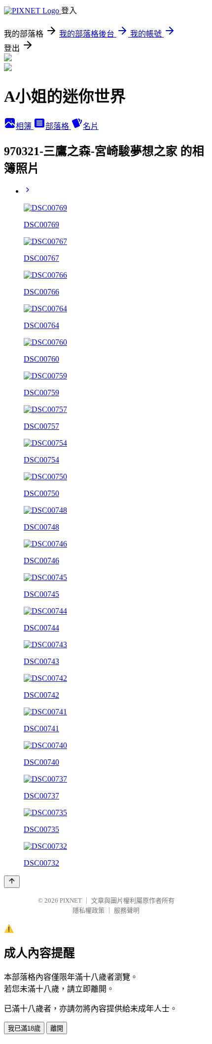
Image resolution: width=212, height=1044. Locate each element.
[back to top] (12, 882)
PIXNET (71, 900)
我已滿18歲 (24, 1028)
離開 (56, 1028)
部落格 (58, 126)
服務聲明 (127, 910)
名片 (91, 126)
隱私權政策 (88, 910)
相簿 (25, 126)
